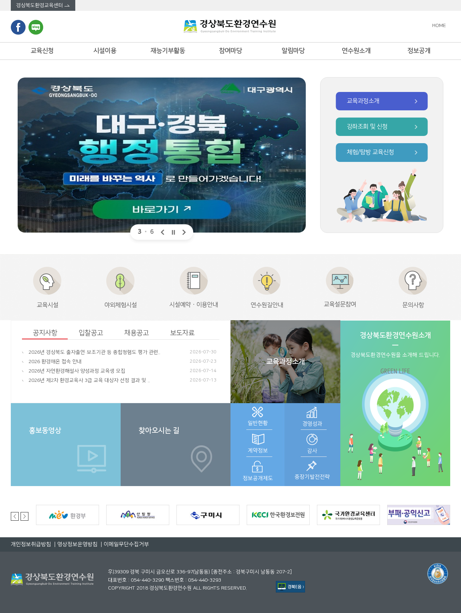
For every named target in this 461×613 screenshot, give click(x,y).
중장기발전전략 (312, 477)
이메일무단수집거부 (125, 544)
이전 (162, 232)
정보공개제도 (258, 478)
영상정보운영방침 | (79, 544)
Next (24, 516)
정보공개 (418, 50)
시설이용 (104, 50)
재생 (173, 232)
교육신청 (42, 50)
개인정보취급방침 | (33, 544)
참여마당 (230, 50)
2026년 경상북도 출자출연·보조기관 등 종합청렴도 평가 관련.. (94, 352)
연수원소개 (356, 50)
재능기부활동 (168, 50)
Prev (16, 516)
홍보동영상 (45, 431)
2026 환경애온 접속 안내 (55, 362)
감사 (312, 451)
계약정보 (258, 450)
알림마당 (293, 50)
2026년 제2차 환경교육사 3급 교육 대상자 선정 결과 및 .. (89, 380)
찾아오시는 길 (159, 431)
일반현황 (258, 423)
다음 (184, 232)
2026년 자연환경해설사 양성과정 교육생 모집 (76, 371)
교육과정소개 (285, 362)
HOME (441, 25)
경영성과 (312, 424)
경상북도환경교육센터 (40, 5)
